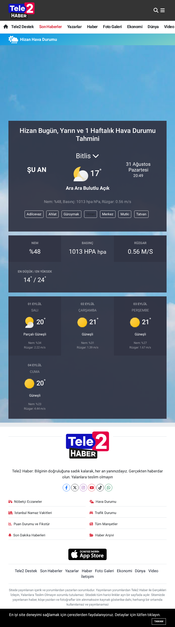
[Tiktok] (100, 487)
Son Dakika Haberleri (29, 535)
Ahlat (53, 214)
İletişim (87, 576)
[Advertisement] (87, 85)
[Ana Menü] (162, 10)
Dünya (153, 26)
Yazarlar (74, 26)
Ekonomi (134, 26)
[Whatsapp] (108, 487)
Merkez (107, 214)
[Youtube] (91, 487)
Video (169, 26)
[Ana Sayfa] (5, 26)
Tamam (158, 621)
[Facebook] (66, 487)
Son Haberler (50, 26)
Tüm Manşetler (106, 524)
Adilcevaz (34, 214)
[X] (75, 487)
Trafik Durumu (105, 513)
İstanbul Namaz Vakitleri (33, 513)
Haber (92, 26)
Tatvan (141, 214)
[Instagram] (83, 487)
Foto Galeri (112, 26)
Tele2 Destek (22, 26)
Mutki (125, 214)
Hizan (90, 214)
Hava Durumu (106, 502)
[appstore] (87, 554)
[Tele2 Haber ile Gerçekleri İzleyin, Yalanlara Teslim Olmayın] (21, 10)
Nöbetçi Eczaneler (28, 502)
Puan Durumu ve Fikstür (32, 524)
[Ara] (156, 10)
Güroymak (71, 214)
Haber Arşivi (104, 535)
